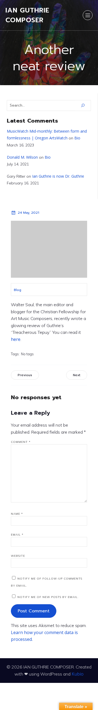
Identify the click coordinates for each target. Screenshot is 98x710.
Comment (20, 442)
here (15, 339)
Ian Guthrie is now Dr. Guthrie (58, 176)
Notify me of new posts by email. (47, 597)
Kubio (78, 674)
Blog (17, 289)
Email (17, 534)
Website (18, 556)
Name (17, 514)
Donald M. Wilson (22, 157)
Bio (77, 137)
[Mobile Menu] (88, 15)
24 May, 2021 (28, 212)
